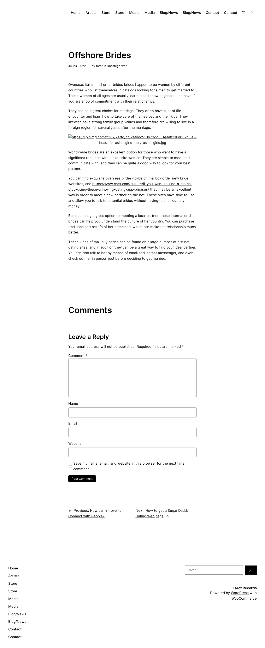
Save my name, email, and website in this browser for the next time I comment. (129, 466)
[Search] (251, 570)
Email (72, 423)
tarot (99, 66)
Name (73, 404)
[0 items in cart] (243, 12)
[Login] (252, 12)
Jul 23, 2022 (77, 66)
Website (75, 443)
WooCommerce (244, 598)
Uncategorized (117, 66)
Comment (77, 356)
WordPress (240, 593)
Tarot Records (245, 588)
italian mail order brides (104, 84)
